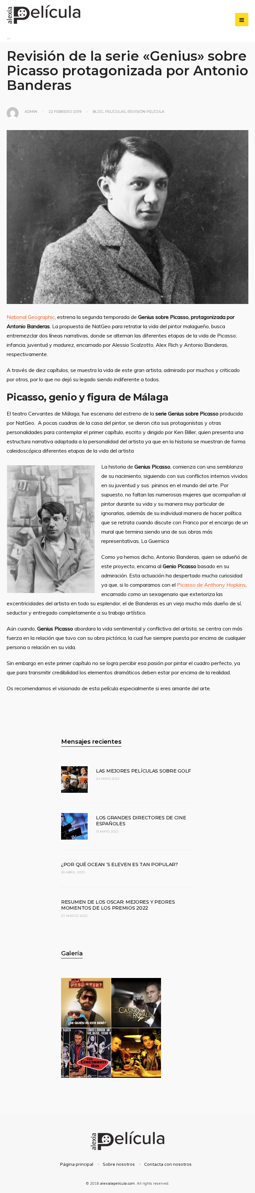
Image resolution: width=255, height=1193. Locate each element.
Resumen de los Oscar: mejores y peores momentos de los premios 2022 (118, 905)
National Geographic (31, 317)
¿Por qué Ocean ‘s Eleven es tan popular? (119, 864)
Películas (115, 111)
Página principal (76, 1164)
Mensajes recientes (91, 741)
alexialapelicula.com (117, 1183)
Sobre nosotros (119, 1164)
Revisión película (146, 111)
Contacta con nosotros (168, 1164)
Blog (98, 111)
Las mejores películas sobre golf (143, 771)
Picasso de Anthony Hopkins (211, 584)
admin (31, 111)
